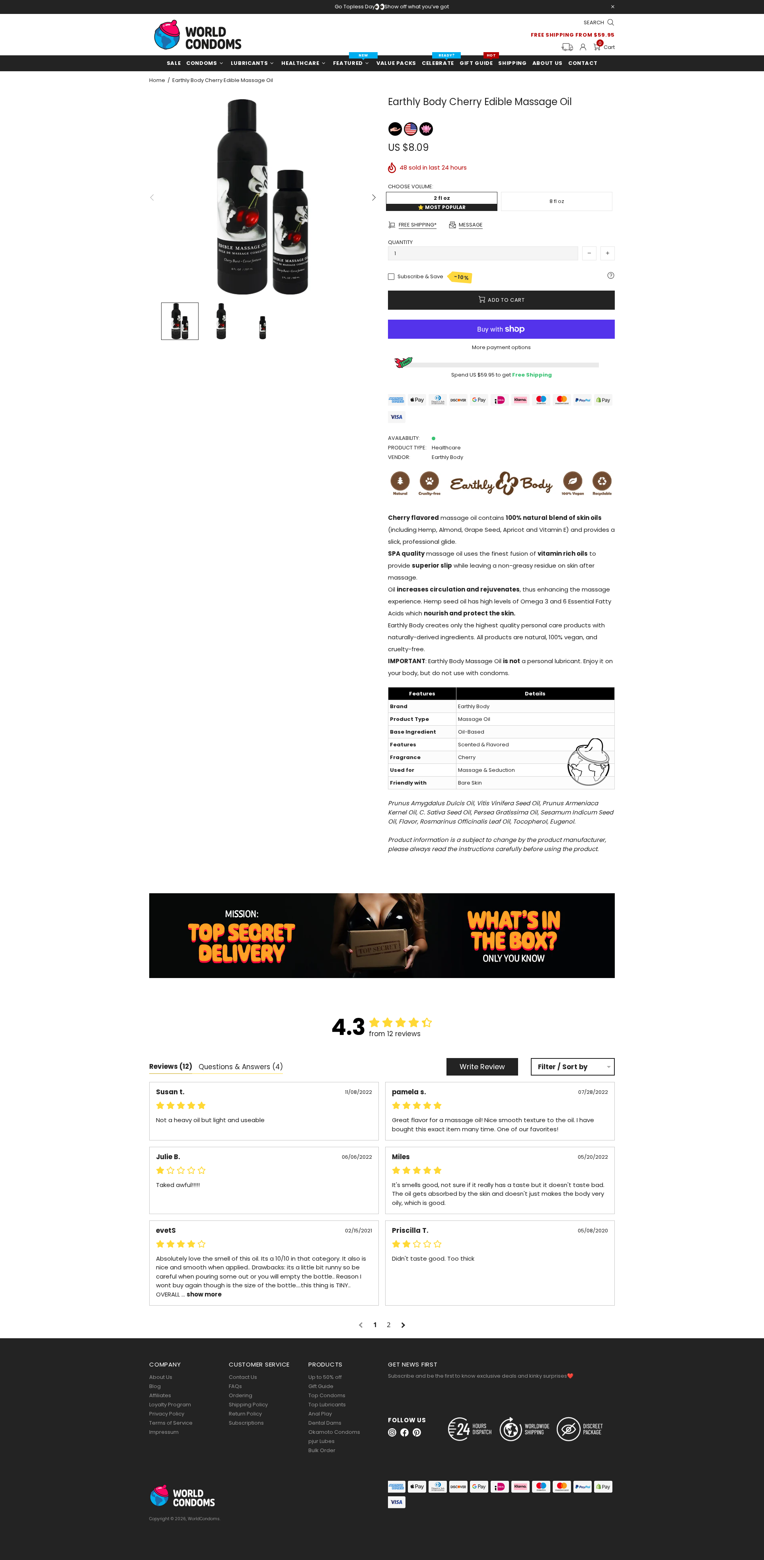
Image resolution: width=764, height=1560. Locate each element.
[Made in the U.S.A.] (411, 129)
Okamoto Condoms (334, 1432)
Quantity (400, 242)
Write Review (482, 1067)
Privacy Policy (166, 1413)
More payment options (501, 347)
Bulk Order (321, 1450)
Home (157, 80)
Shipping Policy (248, 1404)
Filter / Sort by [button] (563, 1067)
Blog (155, 1386)
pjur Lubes (321, 1441)
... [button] (201, 1294)
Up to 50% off (325, 1377)
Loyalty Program (170, 1404)
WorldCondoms (197, 35)
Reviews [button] (170, 1066)
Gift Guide (320, 1386)
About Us (160, 1377)
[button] (361, 1325)
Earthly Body (447, 457)
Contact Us (243, 1377)
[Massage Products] (426, 129)
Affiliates (160, 1395)
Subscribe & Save (434, 277)
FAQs (235, 1386)
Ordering (240, 1395)
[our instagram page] (392, 1432)
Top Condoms (326, 1395)
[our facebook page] (404, 1432)
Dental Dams (324, 1422)
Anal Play (320, 1413)
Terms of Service (171, 1422)
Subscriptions (246, 1422)
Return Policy (245, 1413)
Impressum (164, 1432)
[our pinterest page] (417, 1432)
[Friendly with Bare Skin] (395, 129)
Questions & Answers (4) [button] (241, 1067)
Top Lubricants (327, 1404)
